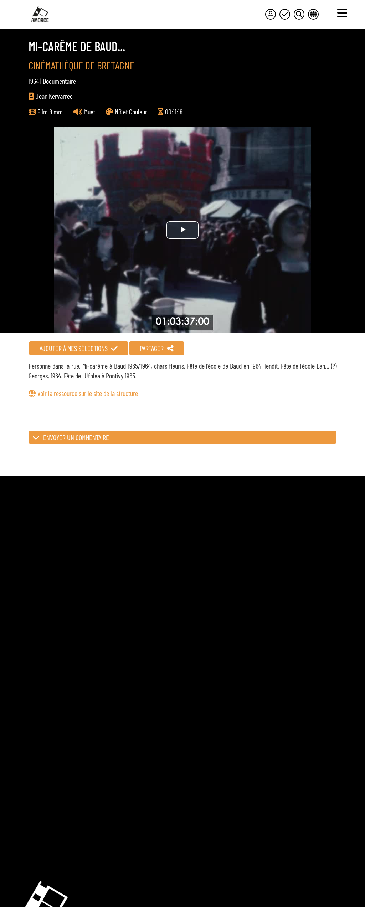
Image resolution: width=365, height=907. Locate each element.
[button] (182, 437)
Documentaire (59, 81)
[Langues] (313, 14)
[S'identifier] (270, 14)
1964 (34, 81)
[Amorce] (40, 14)
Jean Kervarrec (54, 96)
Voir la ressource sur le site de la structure (87, 393)
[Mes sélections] (284, 14)
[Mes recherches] (299, 14)
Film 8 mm (50, 111)
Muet (89, 111)
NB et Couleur (131, 111)
